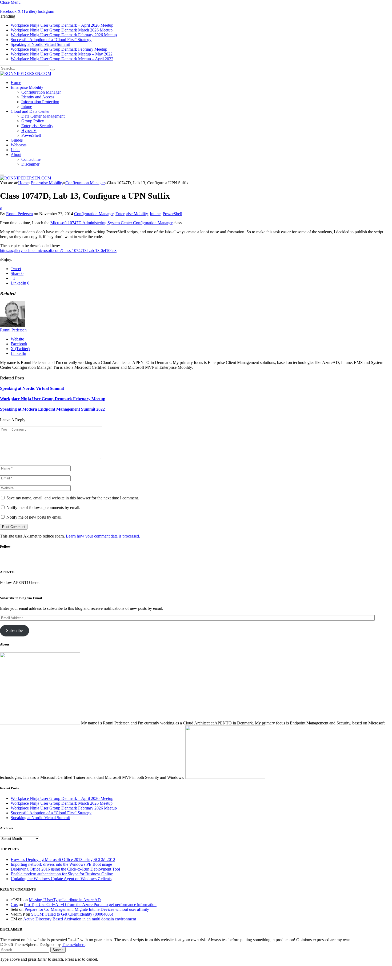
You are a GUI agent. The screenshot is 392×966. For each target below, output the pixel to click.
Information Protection (40, 101)
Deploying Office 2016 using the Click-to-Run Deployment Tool (65, 869)
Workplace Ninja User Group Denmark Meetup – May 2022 (62, 54)
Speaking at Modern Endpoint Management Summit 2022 (52, 409)
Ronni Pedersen (19, 213)
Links (15, 149)
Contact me (31, 159)
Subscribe (14, 630)
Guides (17, 140)
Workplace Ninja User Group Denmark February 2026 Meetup (64, 35)
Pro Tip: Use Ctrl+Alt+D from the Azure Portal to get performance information (90, 904)
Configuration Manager (41, 92)
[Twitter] (187, 561)
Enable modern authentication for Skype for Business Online (62, 874)
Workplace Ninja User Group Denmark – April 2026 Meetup (62, 25)
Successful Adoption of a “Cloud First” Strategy (51, 39)
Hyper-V (29, 130)
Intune (26, 106)
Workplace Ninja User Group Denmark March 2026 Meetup (62, 30)
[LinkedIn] (201, 561)
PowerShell (31, 135)
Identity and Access (37, 97)
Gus (14, 904)
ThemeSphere (73, 944)
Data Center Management (43, 116)
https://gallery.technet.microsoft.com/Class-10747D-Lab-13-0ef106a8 (58, 250)
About (16, 154)
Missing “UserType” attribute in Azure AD (65, 899)
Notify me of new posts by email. (34, 517)
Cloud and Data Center (30, 111)
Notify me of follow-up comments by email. (43, 507)
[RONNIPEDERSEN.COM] (25, 73)
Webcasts (18, 145)
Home (16, 82)
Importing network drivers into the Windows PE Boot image (61, 864)
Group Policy (32, 121)
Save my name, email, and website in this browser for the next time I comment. (72, 498)
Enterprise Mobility (27, 87)
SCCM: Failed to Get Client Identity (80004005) (72, 914)
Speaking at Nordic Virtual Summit (40, 44)
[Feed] (216, 561)
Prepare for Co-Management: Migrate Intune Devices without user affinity (87, 909)
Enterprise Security (37, 125)
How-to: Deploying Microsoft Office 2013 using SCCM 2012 (63, 859)
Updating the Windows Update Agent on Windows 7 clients (61, 878)
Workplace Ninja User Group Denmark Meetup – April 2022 (62, 59)
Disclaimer (30, 164)
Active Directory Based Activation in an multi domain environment (79, 919)
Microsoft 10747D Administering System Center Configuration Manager (111, 223)
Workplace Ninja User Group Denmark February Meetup (59, 49)
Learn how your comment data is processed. (103, 536)
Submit (58, 950)
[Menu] (2, 174)
